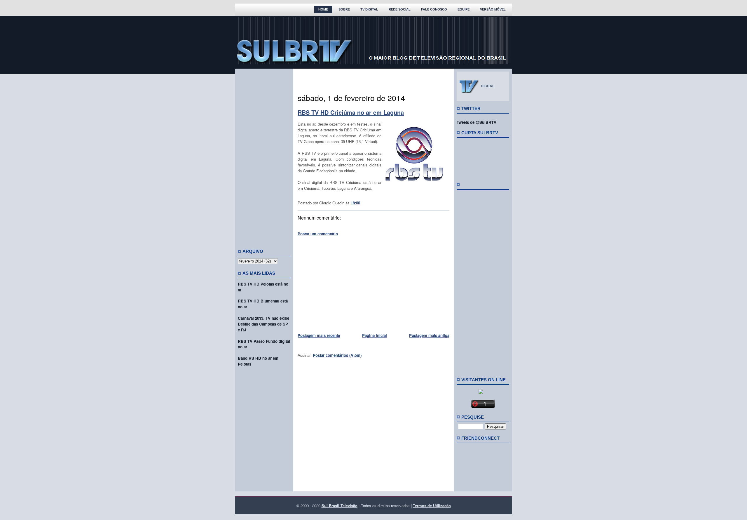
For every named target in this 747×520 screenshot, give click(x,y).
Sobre (344, 9)
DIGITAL (487, 86)
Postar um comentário (318, 233)
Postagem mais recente (319, 335)
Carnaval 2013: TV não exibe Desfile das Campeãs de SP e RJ (263, 324)
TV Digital (369, 9)
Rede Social (400, 9)
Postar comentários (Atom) (337, 355)
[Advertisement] (264, 156)
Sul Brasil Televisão (339, 505)
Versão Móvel (493, 9)
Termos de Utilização (432, 505)
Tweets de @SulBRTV (476, 122)
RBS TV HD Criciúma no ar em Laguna (351, 112)
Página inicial (374, 335)
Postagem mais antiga (429, 335)
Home (323, 9)
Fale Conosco (434, 9)
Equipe (464, 9)
